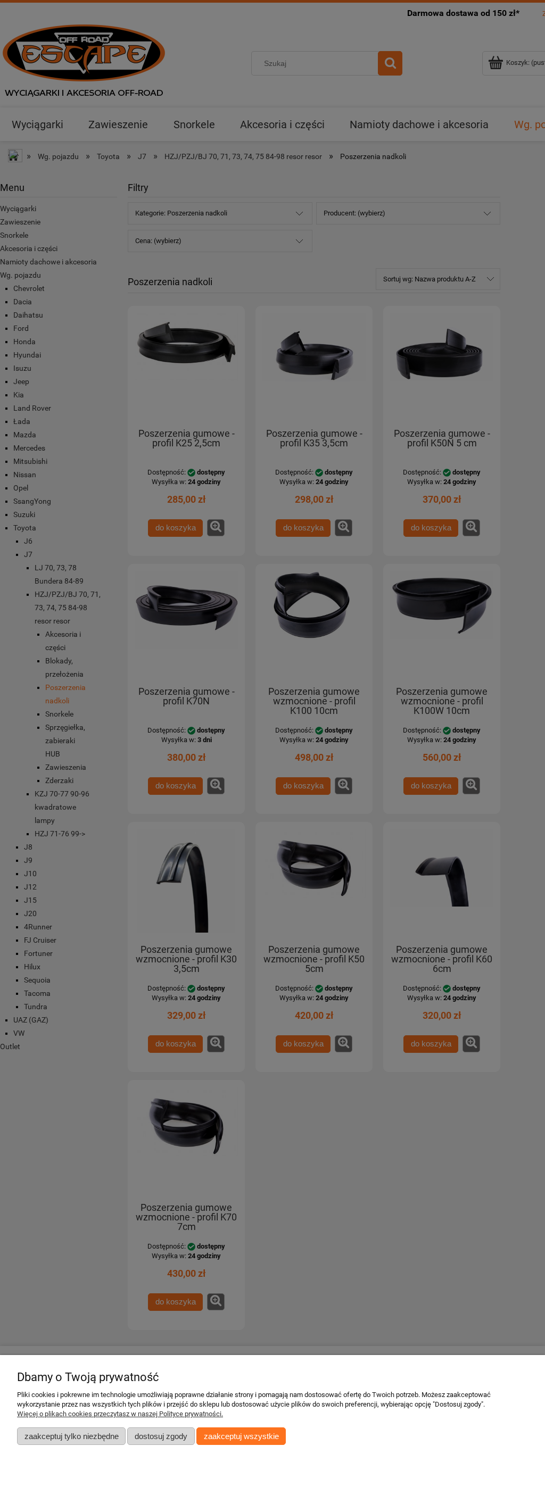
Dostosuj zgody (161, 1436)
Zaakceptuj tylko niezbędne (71, 1436)
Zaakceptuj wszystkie (241, 1436)
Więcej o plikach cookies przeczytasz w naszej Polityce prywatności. (120, 1414)
